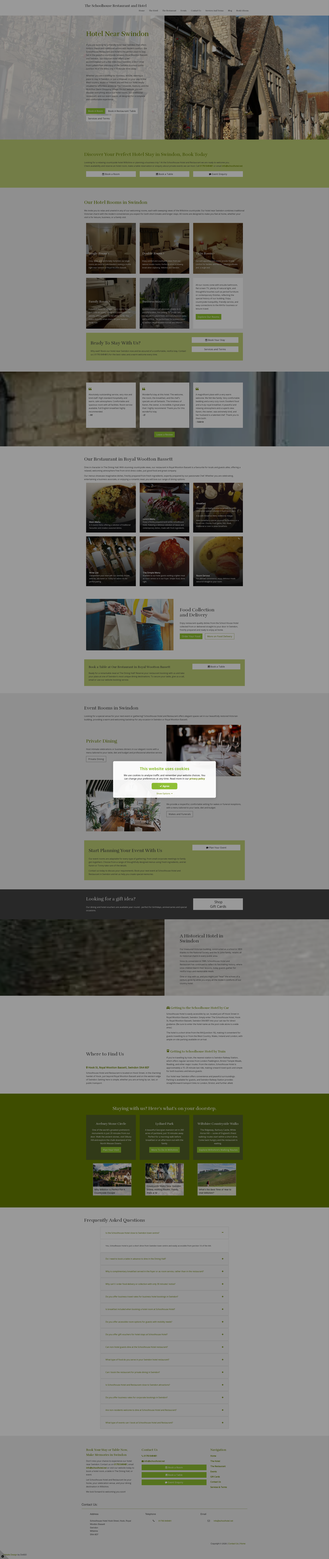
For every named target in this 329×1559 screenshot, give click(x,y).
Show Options (164, 793)
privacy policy (197, 778)
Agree (165, 786)
